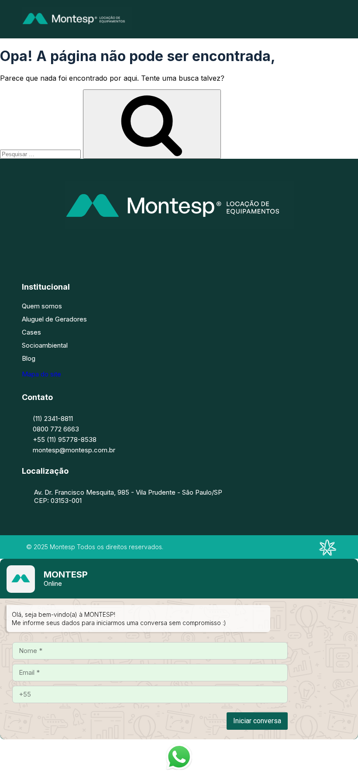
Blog (28, 358)
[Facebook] (140, 246)
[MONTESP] (77, 27)
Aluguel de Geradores (54, 319)
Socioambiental (45, 345)
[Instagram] (166, 246)
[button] (333, 19)
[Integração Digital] (327, 553)
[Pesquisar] (152, 124)
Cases (31, 332)
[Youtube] (218, 246)
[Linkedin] (192, 246)
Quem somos (42, 306)
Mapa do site (41, 374)
